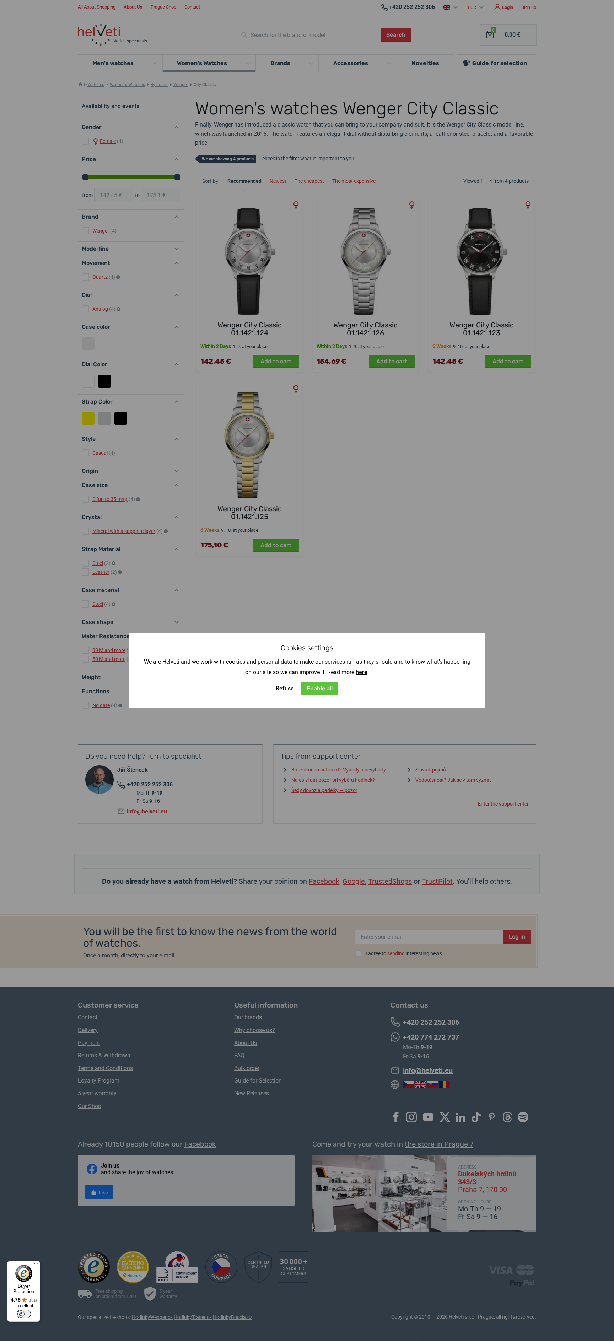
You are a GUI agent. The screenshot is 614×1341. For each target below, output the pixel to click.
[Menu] (36, 1265)
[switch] (24, 1314)
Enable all (320, 688)
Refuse (285, 688)
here (361, 672)
